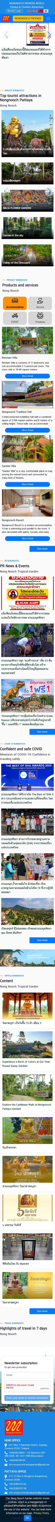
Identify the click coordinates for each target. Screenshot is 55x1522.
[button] (48, 35)
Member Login (14, 11)
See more (42, 940)
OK (27, 1517)
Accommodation (15, 307)
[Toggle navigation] (48, 18)
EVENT (15, 321)
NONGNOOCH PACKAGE (28, 18)
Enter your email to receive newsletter (27, 1397)
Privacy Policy (41, 1513)
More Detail (27, 376)
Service (40, 307)
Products (40, 321)
